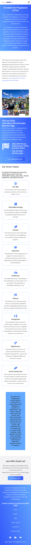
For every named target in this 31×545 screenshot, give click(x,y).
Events (15, 514)
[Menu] (29, 2)
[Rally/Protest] (15, 343)
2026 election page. (17, 152)
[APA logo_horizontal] (7, 2)
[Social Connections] (15, 368)
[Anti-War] (15, 183)
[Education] (15, 247)
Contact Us (15, 527)
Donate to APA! (15, 531)
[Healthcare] (15, 272)
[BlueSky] (20, 537)
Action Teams (15, 522)
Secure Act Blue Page (21, 504)
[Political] (15, 295)
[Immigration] (15, 316)
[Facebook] (10, 537)
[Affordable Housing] (15, 204)
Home (15, 509)
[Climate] (15, 226)
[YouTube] (15, 537)
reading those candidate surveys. (12, 139)
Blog (15, 518)
